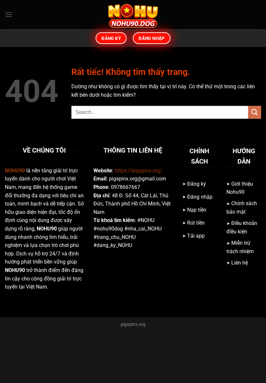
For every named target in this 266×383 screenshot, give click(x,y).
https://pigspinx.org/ (138, 170)
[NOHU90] (133, 14)
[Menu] (9, 14)
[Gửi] (254, 112)
